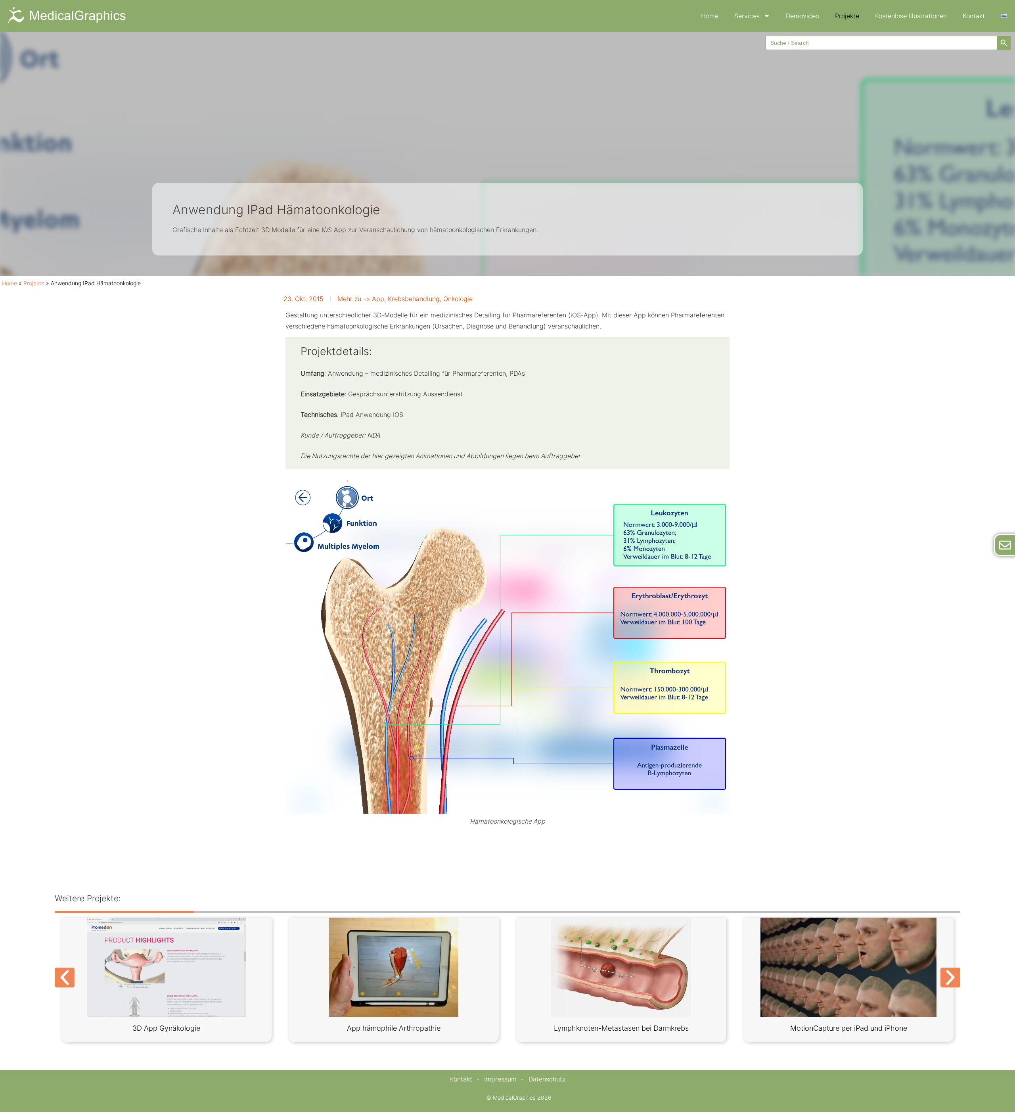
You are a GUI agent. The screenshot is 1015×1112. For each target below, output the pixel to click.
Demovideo (802, 16)
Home (709, 16)
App (378, 299)
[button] (65, 977)
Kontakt (974, 16)
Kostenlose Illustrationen (911, 16)
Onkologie (458, 299)
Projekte (847, 16)
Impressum (500, 1079)
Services (747, 16)
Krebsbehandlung (414, 299)
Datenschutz (547, 1079)
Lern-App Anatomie (807, 1028)
